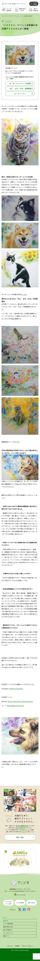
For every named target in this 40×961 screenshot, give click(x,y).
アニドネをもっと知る (8, 903)
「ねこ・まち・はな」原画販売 (20, 88)
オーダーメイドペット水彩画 (20, 83)
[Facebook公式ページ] (24, 909)
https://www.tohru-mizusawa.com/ (20, 701)
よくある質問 (20, 903)
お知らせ (5, 921)
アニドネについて (8, 933)
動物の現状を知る (8, 927)
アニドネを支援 (35, 3)
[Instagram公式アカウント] (28, 909)
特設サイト (6, 936)
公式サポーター (25, 830)
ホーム (3, 16)
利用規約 (17, 946)
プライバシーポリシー (27, 946)
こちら (24, 294)
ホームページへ (20, 93)
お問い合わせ (31, 903)
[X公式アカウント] (19, 909)
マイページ (10, 946)
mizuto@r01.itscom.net (15, 706)
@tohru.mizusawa (16, 689)
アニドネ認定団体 (8, 924)
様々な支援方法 (20, 828)
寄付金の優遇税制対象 (22, 826)
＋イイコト (8, 16)
